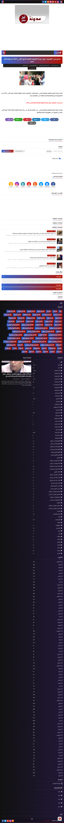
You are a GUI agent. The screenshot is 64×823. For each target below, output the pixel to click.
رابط (59, 792)
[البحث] (3, 2)
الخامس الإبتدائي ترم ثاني (39, 342)
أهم (59, 348)
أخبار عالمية (29, 321)
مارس (47, 576)
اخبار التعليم (30, 311)
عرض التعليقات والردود (7, 151)
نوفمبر (47, 588)
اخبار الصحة (7, 315)
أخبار (54, 311)
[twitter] (45, 2)
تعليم (43, 348)
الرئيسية (57, 53)
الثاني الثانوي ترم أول (27, 338)
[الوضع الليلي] (60, 819)
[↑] (32, 819)
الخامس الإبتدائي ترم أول (54, 342)
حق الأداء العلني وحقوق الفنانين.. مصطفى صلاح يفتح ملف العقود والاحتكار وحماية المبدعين (17, 375)
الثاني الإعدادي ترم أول (55, 338)
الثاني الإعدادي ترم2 (40, 338)
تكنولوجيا (36, 348)
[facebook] (43, 2)
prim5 (31, 352)
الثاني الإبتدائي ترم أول (30, 335)
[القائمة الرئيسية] (4, 52)
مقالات (7, 348)
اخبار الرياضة (26, 315)
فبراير (47, 579)
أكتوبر (47, 591)
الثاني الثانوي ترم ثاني (13, 338)
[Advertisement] (32, 39)
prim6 (24, 352)
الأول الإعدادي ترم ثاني (41, 328)
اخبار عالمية (19, 321)
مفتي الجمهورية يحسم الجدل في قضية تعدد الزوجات (42, 241)
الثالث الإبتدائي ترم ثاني (33, 331)
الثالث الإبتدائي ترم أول (47, 331)
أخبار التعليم (25, 65)
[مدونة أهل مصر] (32, 14)
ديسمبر (47, 585)
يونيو (47, 567)
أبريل (47, 573)
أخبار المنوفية (30, 318)
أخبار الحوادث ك (46, 315)
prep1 (58, 352)
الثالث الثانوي (42, 335)
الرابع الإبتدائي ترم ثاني (9, 342)
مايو (47, 570)
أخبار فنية (10, 321)
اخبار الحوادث (57, 315)
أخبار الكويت (40, 318)
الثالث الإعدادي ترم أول (18, 331)
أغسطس (47, 562)
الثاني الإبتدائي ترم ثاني (15, 335)
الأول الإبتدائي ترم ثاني (13, 325)
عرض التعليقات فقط (19, 151)
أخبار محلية (57, 325)
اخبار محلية (48, 325)
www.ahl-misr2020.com (25, 379)
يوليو (47, 565)
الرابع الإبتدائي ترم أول (24, 342)
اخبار (48, 311)
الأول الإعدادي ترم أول (55, 328)
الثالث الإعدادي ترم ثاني (54, 335)
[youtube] (8, 821)
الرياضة (58, 345)
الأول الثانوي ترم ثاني (13, 328)
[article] (17, 132)
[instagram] (58, 2)
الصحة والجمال (10, 345)
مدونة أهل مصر (46, 820)
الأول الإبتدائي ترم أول (27, 325)
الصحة (19, 345)
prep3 (45, 352)
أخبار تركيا (20, 318)
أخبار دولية (11, 318)
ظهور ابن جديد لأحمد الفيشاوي (47, 266)
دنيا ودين (28, 348)
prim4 (38, 352)
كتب (14, 348)
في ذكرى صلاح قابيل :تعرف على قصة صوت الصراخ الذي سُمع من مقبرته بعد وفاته (34, 233)
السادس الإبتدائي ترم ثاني (31, 345)
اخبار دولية (57, 321)
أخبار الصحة (16, 315)
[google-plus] (53, 2)
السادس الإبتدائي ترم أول (46, 345)
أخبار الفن (58, 318)
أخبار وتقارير (38, 325)
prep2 (51, 352)
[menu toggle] (61, 2)
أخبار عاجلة (38, 321)
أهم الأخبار (51, 348)
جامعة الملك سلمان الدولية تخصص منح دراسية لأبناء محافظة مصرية (38, 249)
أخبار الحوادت (21, 311)
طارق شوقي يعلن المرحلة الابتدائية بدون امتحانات (43, 257)
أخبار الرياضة (36, 315)
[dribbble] (50, 2)
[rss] (48, 2)
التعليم (58, 331)
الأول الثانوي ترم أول (26, 328)
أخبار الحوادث (11, 311)
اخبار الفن (49, 318)
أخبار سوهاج (48, 321)
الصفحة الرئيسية (33, 65)
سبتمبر (47, 593)
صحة (20, 348)
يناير (47, 582)
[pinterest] (55, 2)
